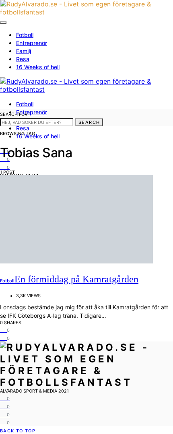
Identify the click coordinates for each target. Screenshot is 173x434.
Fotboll (24, 34)
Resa (22, 59)
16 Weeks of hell (38, 67)
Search (89, 122)
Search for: (14, 114)
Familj (23, 50)
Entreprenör (31, 42)
